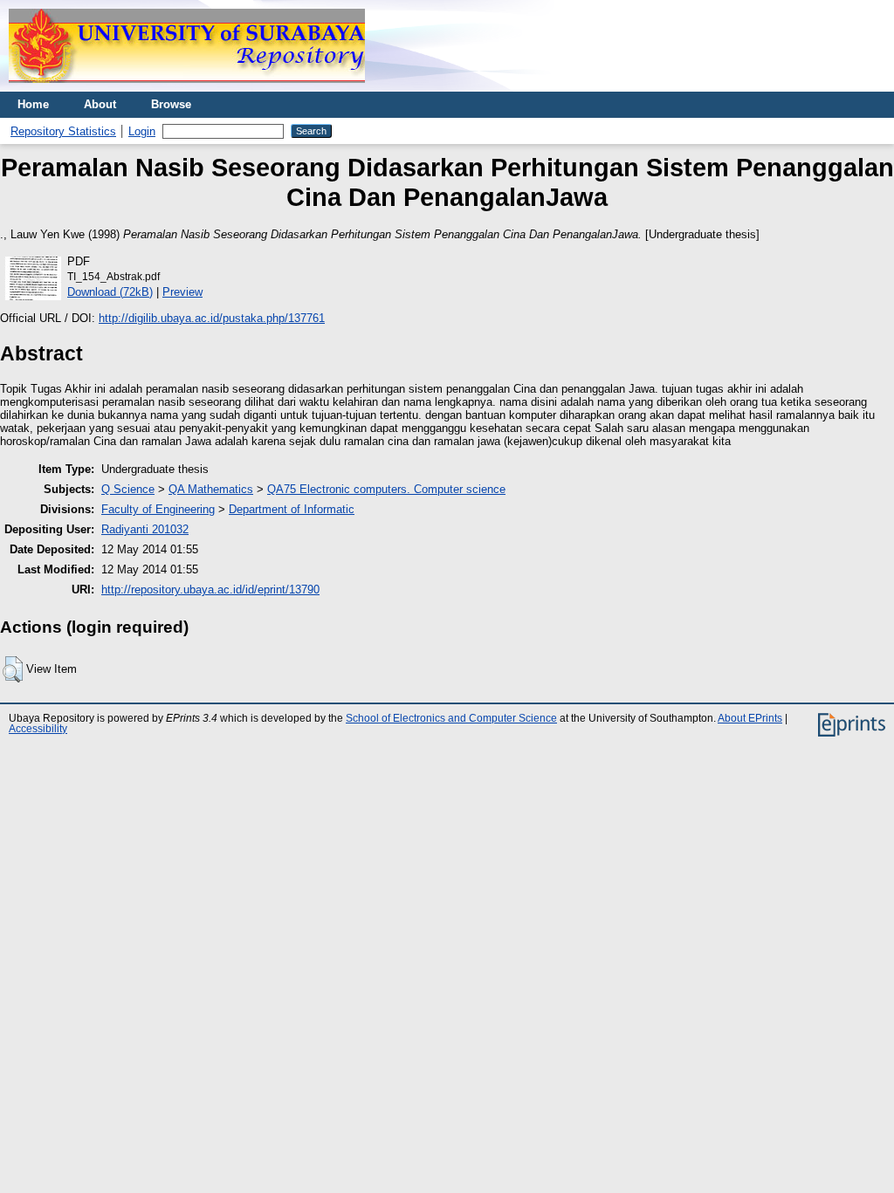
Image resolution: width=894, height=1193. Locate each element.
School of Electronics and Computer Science (451, 718)
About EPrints (750, 718)
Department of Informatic (291, 509)
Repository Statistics (63, 131)
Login (141, 131)
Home (33, 104)
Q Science (128, 489)
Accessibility (38, 728)
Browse (171, 104)
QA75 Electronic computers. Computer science (386, 489)
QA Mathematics (210, 489)
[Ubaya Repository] (187, 87)
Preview (182, 291)
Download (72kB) (110, 291)
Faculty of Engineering (158, 509)
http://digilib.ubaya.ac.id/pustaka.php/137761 (212, 318)
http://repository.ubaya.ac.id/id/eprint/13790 (210, 589)
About (100, 104)
